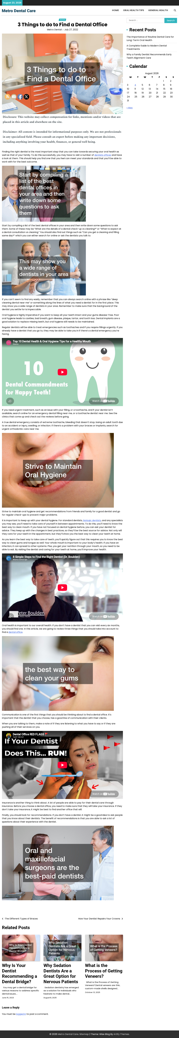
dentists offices (102, 155)
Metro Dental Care (68, 1034)
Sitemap (84, 1034)
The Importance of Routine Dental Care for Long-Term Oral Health (150, 38)
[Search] (175, 10)
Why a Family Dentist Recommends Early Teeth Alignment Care (149, 56)
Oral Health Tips (133, 10)
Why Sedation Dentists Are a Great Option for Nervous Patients (60, 973)
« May (130, 107)
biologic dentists (92, 520)
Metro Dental (54, 29)
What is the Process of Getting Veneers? (103, 971)
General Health (158, 10)
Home (115, 10)
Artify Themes (121, 1034)
